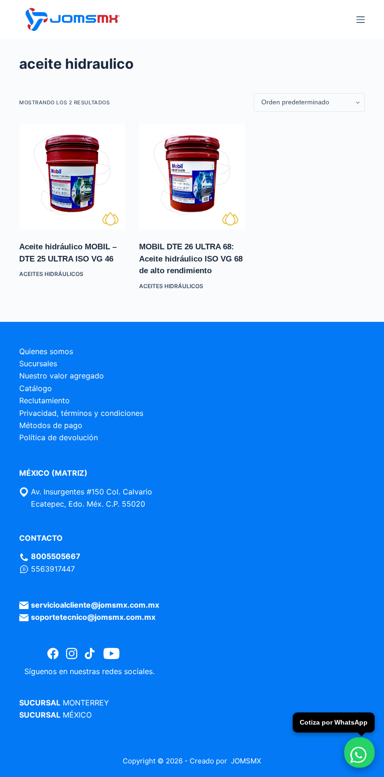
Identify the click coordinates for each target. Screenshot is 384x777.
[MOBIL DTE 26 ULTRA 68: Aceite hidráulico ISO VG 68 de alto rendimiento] (192, 176)
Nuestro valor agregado (61, 375)
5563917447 (53, 569)
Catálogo (35, 388)
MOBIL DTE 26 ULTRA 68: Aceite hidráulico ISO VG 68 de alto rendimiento (191, 258)
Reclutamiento (44, 400)
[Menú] (360, 19)
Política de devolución (58, 437)
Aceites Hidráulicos (51, 273)
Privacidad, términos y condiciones (81, 413)
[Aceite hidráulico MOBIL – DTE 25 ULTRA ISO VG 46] (72, 176)
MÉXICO (77, 714)
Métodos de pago (50, 425)
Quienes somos (46, 351)
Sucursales (38, 363)
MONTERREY (86, 702)
